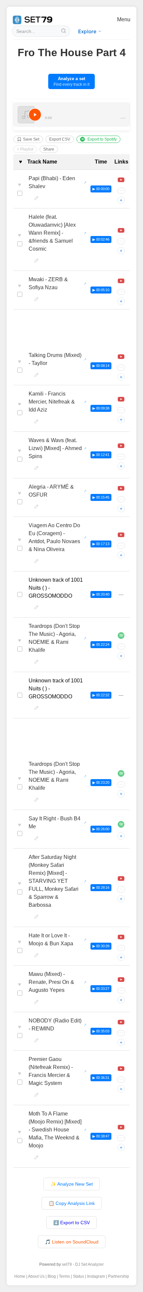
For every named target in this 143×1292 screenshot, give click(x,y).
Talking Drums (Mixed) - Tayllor (55, 359)
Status (78, 1276)
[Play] (35, 115)
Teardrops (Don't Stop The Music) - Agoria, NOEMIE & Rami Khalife (54, 638)
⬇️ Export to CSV (71, 1222)
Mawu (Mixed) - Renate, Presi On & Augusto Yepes (51, 982)
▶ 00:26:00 (100, 829)
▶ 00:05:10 (100, 290)
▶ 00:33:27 (100, 989)
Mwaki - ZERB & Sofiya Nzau (48, 283)
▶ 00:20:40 (100, 594)
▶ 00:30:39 (100, 946)
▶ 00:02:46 (100, 239)
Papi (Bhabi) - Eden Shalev (52, 182)
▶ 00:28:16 (100, 887)
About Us (36, 1276)
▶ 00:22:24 (100, 644)
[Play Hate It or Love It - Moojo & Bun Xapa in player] (121, 937)
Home (19, 1276)
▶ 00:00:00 (100, 189)
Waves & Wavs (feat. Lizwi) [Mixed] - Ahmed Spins (55, 448)
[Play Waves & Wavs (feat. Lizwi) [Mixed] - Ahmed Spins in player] (121, 445)
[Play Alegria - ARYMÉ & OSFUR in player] (121, 488)
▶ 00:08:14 (100, 366)
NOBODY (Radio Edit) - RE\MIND (55, 1024)
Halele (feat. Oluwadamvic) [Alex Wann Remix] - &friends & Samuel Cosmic (52, 233)
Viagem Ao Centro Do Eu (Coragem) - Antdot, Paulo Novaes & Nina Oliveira (54, 537)
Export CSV (59, 139)
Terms (64, 1276)
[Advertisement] (71, 329)
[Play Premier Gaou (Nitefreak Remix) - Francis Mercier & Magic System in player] (121, 1068)
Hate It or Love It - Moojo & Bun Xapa (51, 939)
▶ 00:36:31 (100, 1078)
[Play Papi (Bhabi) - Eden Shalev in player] (121, 180)
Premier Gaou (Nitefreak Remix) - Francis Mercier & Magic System (51, 1071)
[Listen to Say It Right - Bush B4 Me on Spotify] (121, 824)
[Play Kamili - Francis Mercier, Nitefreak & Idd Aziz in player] (121, 399)
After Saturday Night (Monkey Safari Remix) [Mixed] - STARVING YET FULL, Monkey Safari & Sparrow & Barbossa (53, 881)
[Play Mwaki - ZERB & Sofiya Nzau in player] (121, 281)
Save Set (31, 139)
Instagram (96, 1276)
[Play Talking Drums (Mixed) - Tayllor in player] (121, 356)
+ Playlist (25, 149)
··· (121, 190)
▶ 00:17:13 (100, 544)
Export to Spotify (102, 139)
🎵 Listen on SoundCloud (71, 1241)
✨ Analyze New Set (72, 1184)
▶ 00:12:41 (100, 455)
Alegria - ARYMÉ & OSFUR (51, 491)
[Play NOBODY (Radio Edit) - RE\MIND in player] (121, 1022)
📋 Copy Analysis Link (72, 1203)
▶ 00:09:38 (100, 408)
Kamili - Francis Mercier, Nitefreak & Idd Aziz (52, 401)
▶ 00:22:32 (100, 695)
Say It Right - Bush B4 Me (54, 822)
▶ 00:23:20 (100, 782)
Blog (52, 1276)
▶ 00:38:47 (100, 1136)
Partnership (118, 1276)
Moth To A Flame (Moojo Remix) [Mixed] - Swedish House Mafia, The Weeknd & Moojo (55, 1129)
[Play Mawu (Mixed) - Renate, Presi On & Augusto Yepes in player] (121, 979)
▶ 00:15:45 (100, 497)
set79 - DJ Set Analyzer (83, 1264)
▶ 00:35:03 (100, 1031)
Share (48, 149)
